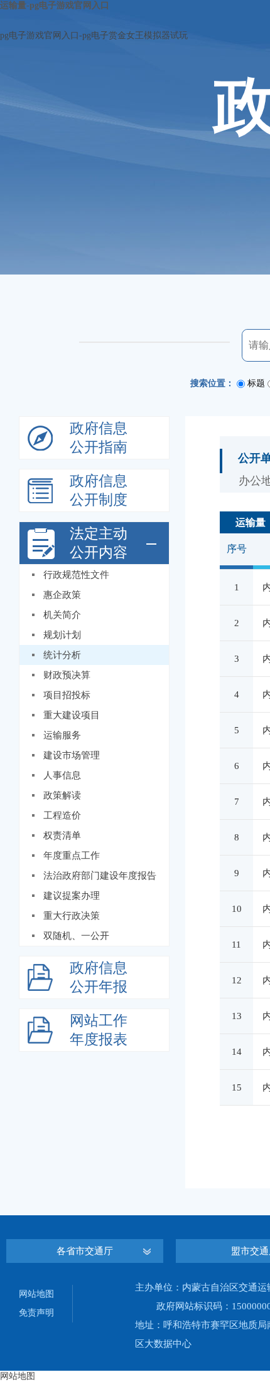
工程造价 (62, 815)
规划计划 (62, 635)
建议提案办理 (71, 896)
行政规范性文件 (76, 575)
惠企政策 (62, 595)
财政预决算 (66, 675)
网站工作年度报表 (98, 1030)
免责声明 (36, 1312)
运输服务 (62, 735)
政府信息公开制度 (98, 490)
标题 (256, 383)
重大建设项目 (71, 715)
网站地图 (36, 1294)
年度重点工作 (71, 856)
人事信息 (62, 775)
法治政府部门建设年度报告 (99, 876)
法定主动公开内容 (98, 543)
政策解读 (62, 795)
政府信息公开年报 (98, 977)
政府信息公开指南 (98, 438)
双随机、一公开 (76, 936)
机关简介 (62, 615)
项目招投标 (66, 695)
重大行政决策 (71, 916)
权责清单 (62, 835)
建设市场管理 (71, 755)
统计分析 (62, 655)
